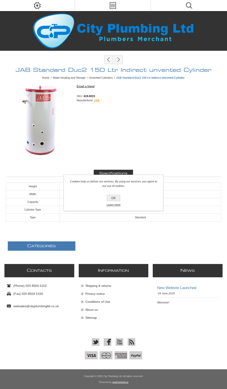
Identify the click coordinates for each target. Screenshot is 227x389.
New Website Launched (176, 288)
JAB (97, 100)
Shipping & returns (98, 285)
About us (91, 309)
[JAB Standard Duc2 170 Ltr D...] (118, 59)
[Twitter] (95, 342)
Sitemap (91, 317)
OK (113, 198)
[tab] (113, 173)
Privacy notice (95, 293)
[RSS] (131, 342)
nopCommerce (120, 382)
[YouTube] (119, 342)
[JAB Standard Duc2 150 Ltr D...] (108, 59)
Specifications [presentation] (113, 173)
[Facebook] (107, 342)
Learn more (114, 204)
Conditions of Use (97, 301)
